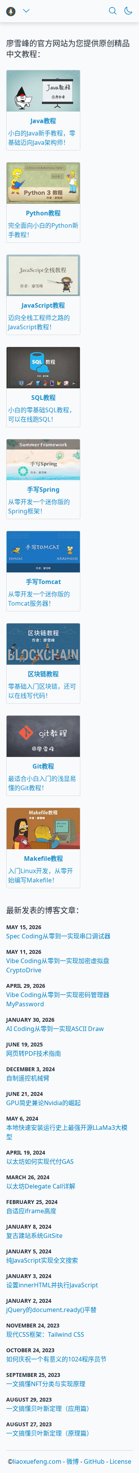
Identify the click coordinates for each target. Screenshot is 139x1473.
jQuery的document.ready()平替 (51, 1309)
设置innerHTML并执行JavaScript (52, 1285)
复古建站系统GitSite (34, 1235)
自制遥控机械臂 (27, 1078)
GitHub (94, 1461)
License (120, 1461)
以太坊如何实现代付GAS (40, 1161)
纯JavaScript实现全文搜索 (42, 1260)
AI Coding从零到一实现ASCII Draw (55, 1028)
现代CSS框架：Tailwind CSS (45, 1334)
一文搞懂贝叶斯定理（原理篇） (49, 1433)
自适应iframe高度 (31, 1211)
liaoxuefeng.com (37, 1461)
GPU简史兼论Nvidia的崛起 (43, 1103)
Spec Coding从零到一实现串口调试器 (58, 936)
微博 (72, 1461)
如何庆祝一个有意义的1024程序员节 (56, 1359)
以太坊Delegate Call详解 (40, 1186)
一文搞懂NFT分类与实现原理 (45, 1384)
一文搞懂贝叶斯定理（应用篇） (49, 1408)
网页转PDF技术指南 (33, 1053)
